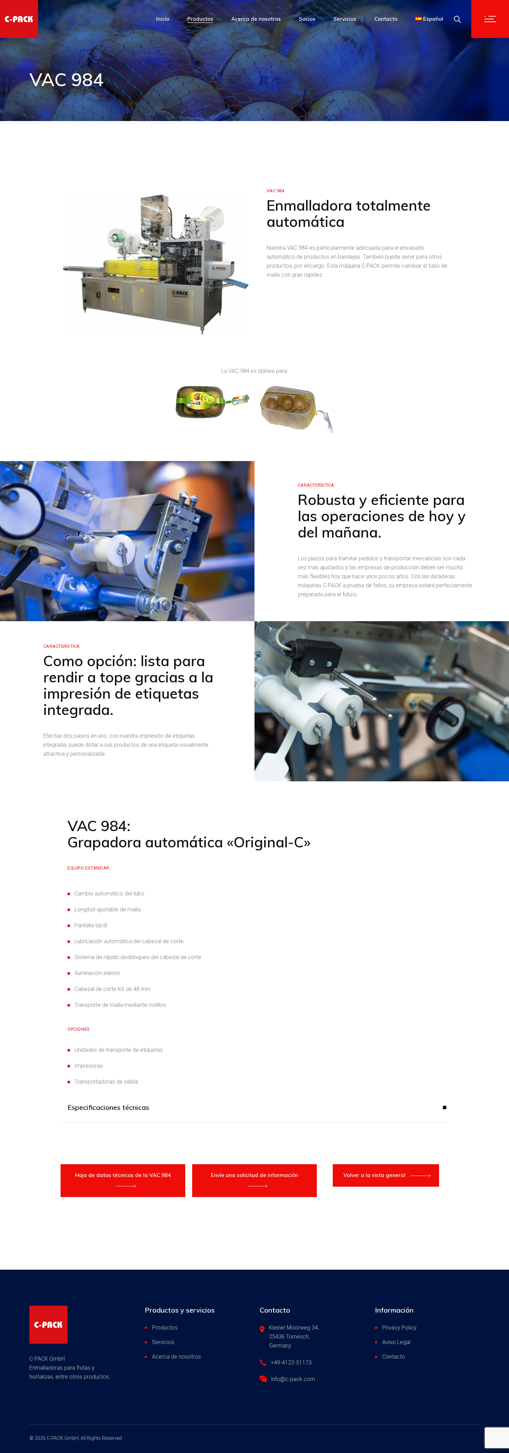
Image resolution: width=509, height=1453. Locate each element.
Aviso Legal (396, 1342)
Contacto (393, 1356)
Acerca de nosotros (176, 1356)
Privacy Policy (399, 1327)
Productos (165, 1327)
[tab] (254, 1112)
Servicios (163, 1342)
